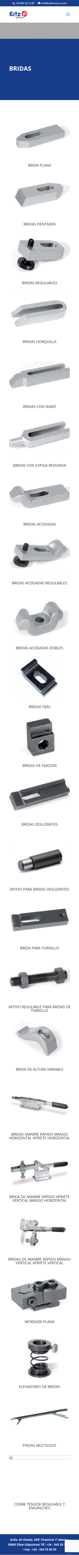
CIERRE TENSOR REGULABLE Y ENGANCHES (39, 1506)
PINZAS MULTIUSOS (39, 1445)
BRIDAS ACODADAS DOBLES (39, 647)
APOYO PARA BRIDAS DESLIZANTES (39, 889)
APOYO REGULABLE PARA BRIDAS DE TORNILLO (40, 1008)
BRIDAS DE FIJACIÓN (39, 765)
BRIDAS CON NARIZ (39, 406)
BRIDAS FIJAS (39, 706)
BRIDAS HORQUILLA (39, 341)
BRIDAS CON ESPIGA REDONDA (39, 465)
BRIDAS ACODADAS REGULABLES (39, 582)
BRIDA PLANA (39, 165)
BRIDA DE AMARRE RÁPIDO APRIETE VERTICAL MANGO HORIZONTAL (39, 1198)
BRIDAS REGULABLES (39, 282)
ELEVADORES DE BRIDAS (39, 1386)
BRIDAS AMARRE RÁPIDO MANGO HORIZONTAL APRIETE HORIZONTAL (39, 1136)
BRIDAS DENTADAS (39, 224)
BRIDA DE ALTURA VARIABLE (39, 1069)
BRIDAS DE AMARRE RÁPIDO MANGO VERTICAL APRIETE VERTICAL (39, 1261)
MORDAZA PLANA (39, 1321)
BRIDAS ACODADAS (39, 524)
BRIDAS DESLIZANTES (39, 824)
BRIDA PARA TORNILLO (39, 948)
